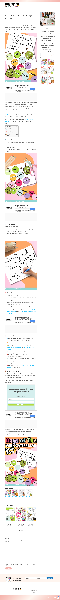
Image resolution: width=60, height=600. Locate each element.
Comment (7, 541)
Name (7, 561)
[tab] (19, 530)
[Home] (5, 11)
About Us (33, 588)
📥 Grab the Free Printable (12, 134)
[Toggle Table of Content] (17, 126)
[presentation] (10, 514)
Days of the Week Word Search (14, 347)
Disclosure (33, 592)
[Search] (53, 54)
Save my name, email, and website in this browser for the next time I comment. (20, 565)
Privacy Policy (34, 590)
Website (30, 561)
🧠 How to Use (9, 131)
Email (18, 561)
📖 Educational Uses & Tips (12, 132)
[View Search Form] (54, 4)
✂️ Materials (9, 128)
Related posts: (11, 135)
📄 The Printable (9, 129)
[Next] (35, 519)
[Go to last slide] (7, 519)
